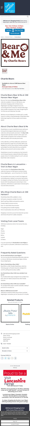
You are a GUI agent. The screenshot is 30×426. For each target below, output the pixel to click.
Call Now (8, 30)
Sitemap (15, 367)
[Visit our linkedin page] (8, 358)
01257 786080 (7, 343)
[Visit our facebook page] (2, 358)
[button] (15, 377)
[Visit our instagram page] (12, 358)
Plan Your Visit (19, 30)
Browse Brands (15, 33)
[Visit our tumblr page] (15, 358)
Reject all (15, 421)
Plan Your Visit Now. (19, 88)
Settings (15, 418)
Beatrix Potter (10, 324)
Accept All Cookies (15, 424)
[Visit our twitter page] (5, 358)
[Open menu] (2, 7)
